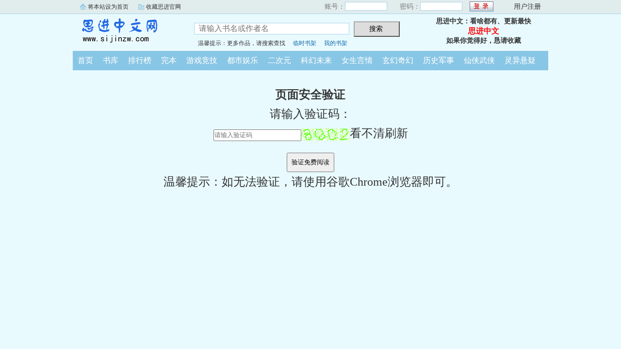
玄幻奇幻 (397, 60)
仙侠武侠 (479, 60)
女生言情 (357, 60)
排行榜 (139, 60)
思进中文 (126, 31)
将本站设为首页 (108, 6)
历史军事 (438, 60)
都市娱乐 (242, 60)
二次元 (279, 60)
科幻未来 (316, 60)
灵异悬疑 (520, 60)
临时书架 (304, 43)
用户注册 (527, 6)
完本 (169, 60)
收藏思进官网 (163, 6)
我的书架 (335, 43)
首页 (85, 60)
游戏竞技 (201, 60)
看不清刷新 (379, 133)
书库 (110, 60)
